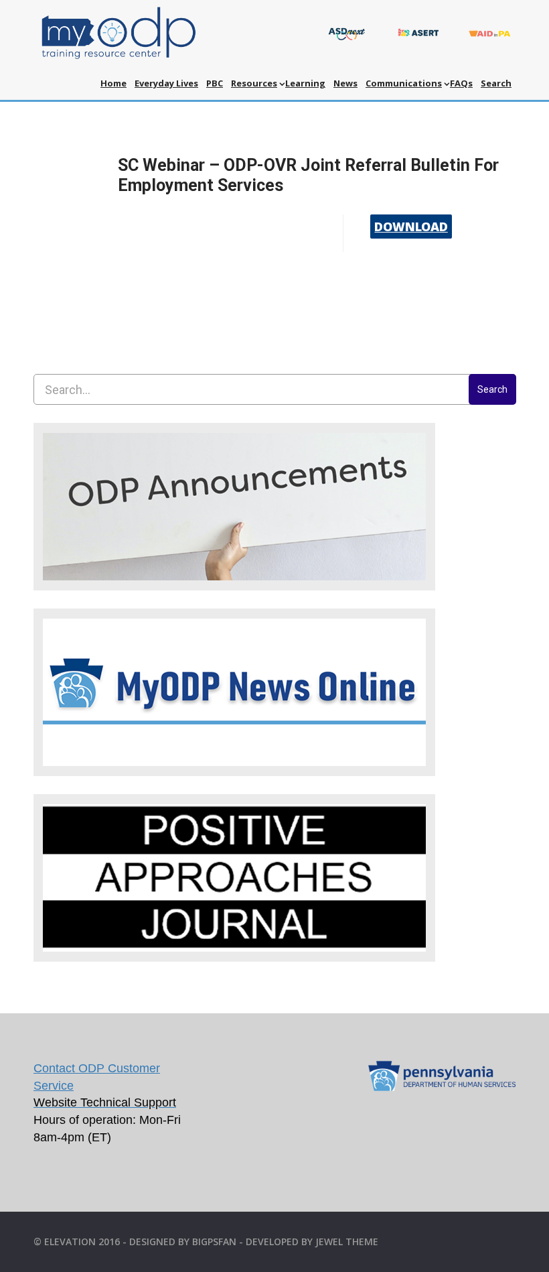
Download (410, 226)
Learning (305, 83)
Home (113, 83)
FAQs (461, 83)
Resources (254, 83)
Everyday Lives (166, 83)
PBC (214, 83)
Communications (404, 83)
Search (496, 83)
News (345, 83)
